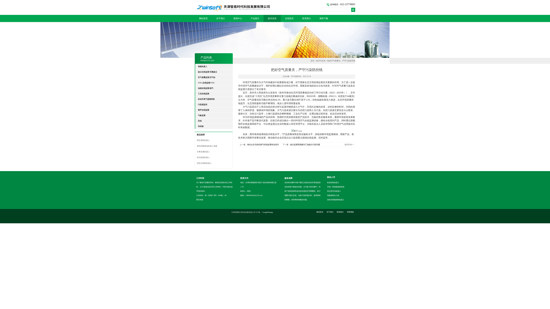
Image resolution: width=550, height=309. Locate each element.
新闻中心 (237, 18)
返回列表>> (349, 144)
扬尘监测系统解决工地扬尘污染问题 (305, 144)
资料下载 (323, 18)
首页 (312, 61)
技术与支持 (320, 61)
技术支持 (272, 18)
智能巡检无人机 (333, 195)
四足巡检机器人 (203, 140)
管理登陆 (350, 212)
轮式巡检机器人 (203, 157)
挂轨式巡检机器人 (204, 163)
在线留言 (289, 18)
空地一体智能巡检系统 (335, 187)
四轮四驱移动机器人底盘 (207, 146)
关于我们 (220, 18)
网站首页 (203, 18)
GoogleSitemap (267, 212)
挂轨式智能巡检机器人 (335, 200)
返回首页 (319, 212)
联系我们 (306, 18)
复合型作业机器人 (334, 191)
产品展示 (255, 18)
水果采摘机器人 (203, 152)
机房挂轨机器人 (333, 183)
